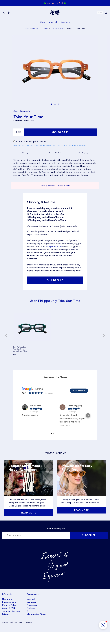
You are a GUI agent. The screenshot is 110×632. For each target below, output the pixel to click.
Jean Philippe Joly (22, 111)
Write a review (78, 391)
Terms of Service (11, 611)
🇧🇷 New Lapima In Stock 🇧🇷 (55, 3)
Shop (42, 22)
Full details (55, 280)
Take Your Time (28, 116)
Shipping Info (9, 602)
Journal (53, 22)
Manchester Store (36, 614)
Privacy (6, 614)
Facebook (32, 605)
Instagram (32, 602)
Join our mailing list (55, 528)
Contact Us (8, 599)
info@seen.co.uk (54, 246)
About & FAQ (8, 608)
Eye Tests (65, 22)
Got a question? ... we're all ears (55, 185)
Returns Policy (9, 605)
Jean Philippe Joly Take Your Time (55, 301)
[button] (103, 625)
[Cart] (106, 13)
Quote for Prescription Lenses (31, 141)
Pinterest (31, 608)
